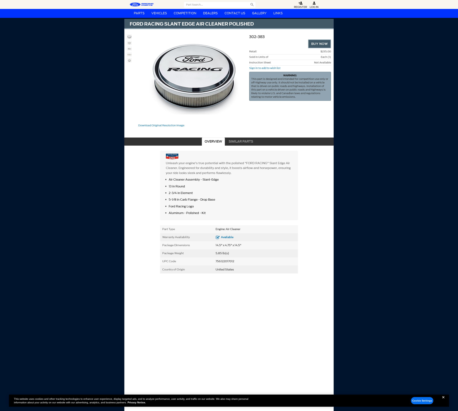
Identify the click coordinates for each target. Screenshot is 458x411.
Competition (185, 13)
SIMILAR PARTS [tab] (241, 141)
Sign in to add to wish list (265, 68)
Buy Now (319, 44)
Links (278, 13)
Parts (139, 13)
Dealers (210, 13)
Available (227, 237)
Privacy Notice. (137, 402)
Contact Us (235, 13)
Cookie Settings (422, 400)
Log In (314, 5)
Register (300, 5)
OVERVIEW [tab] (213, 141)
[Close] (443, 400)
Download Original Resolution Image (161, 125)
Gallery (259, 13)
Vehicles (159, 13)
